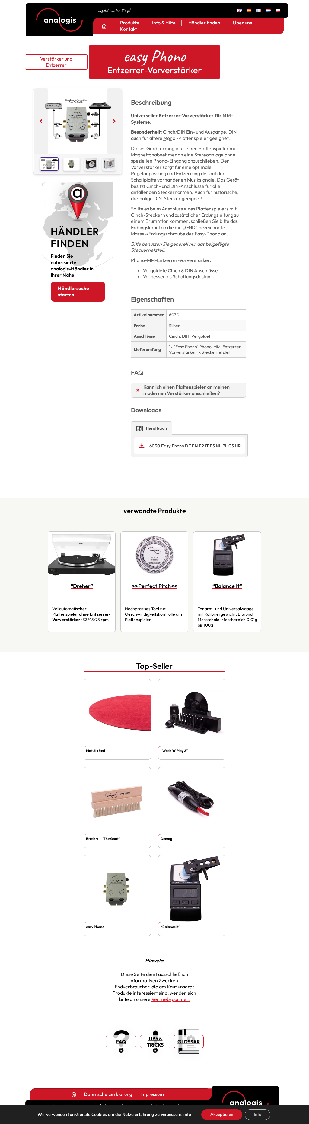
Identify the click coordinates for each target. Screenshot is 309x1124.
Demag (166, 838)
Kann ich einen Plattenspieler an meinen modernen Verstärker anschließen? (186, 390)
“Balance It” (170, 926)
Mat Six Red (95, 750)
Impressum (152, 1094)
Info (257, 1114)
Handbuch (151, 428)
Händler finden (204, 23)
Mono (169, 138)
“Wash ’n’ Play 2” (174, 750)
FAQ (121, 1041)
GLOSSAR (188, 1041)
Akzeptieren (221, 1114)
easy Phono (95, 926)
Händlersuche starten (73, 291)
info (187, 1114)
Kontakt (128, 29)
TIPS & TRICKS (155, 1041)
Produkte (129, 23)
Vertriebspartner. (170, 999)
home (104, 26)
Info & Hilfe (164, 23)
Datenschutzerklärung (108, 1094)
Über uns (242, 23)
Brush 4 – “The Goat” (103, 838)
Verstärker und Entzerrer (56, 62)
